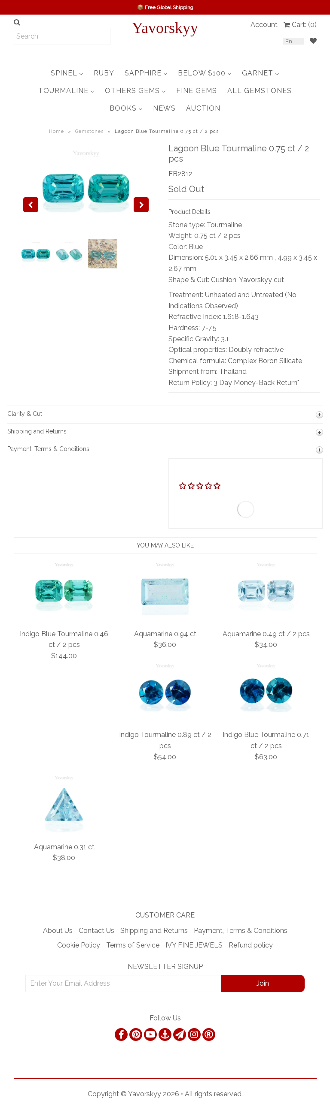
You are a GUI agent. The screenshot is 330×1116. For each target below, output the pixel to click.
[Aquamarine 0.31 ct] (64, 831)
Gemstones (89, 131)
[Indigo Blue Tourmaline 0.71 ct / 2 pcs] (266, 720)
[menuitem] (67, 73)
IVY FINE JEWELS (194, 945)
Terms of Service (132, 945)
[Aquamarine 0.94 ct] (165, 618)
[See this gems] (30, 204)
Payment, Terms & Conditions (240, 930)
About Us (58, 930)
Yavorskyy (165, 27)
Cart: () (304, 25)
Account (264, 25)
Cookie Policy (78, 945)
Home (56, 131)
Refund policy (251, 945)
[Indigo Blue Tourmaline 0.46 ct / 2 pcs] (64, 618)
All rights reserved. (214, 1094)
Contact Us (96, 930)
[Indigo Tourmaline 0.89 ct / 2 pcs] (165, 720)
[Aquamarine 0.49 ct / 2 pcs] (266, 618)
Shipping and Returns (154, 930)
